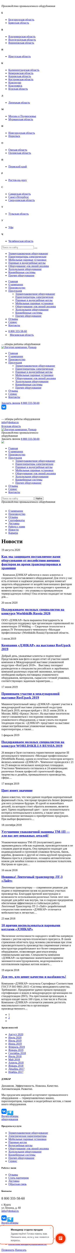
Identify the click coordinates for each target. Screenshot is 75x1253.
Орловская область (19, 152)
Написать (20, 1249)
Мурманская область (20, 119)
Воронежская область (21, 42)
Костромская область (20, 79)
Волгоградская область (22, 39)
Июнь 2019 (15, 1043)
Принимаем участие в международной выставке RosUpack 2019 (30, 695)
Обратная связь (17, 1184)
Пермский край (17, 166)
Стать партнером (18, 1177)
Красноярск (15, 85)
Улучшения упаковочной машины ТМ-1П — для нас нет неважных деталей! (35, 833)
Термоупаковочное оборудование (28, 253)
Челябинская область (20, 241)
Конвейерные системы (21, 272)
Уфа (10, 227)
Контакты (14, 325)
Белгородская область (21, 19)
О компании (15, 284)
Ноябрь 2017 (15, 1072)
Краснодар (14, 82)
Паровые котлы (17, 1142)
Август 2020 (15, 1034)
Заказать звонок (10, 403)
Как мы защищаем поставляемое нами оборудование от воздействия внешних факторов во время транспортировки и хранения (31, 562)
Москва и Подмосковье (22, 116)
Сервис (12, 322)
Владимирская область (21, 36)
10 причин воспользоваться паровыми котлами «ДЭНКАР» (30, 927)
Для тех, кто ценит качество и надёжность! (33, 977)
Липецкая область (19, 102)
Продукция (15, 290)
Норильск (14, 136)
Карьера (13, 532)
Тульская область (18, 213)
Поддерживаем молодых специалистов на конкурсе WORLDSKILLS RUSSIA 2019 (32, 744)
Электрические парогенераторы (27, 1135)
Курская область (18, 88)
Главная (13, 281)
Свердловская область (21, 200)
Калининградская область (23, 69)
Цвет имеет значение (16, 790)
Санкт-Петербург (18, 197)
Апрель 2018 (16, 1062)
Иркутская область (19, 56)
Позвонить (7, 1249)
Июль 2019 (14, 1040)
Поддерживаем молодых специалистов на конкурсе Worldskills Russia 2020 (32, 611)
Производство (16, 287)
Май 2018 (14, 1059)
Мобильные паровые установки (27, 259)
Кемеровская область (20, 73)
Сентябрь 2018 (17, 1053)
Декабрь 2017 (16, 1068)
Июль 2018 (14, 1056)
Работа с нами (16, 526)
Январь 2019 (15, 1050)
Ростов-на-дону (17, 180)
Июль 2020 (14, 1037)
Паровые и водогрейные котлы (27, 262)
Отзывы (13, 319)
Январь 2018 (15, 1065)
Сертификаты (16, 520)
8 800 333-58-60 (17, 331)
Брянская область (18, 22)
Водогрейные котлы (20, 1145)
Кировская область (19, 76)
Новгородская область (21, 132)
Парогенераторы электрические (27, 256)
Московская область (22, 334)
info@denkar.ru (10, 422)
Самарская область (19, 193)
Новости (13, 529)
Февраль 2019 (16, 1046)
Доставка (13, 523)
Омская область (17, 149)
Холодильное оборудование (25, 269)
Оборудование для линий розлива (28, 266)
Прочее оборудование (21, 275)
